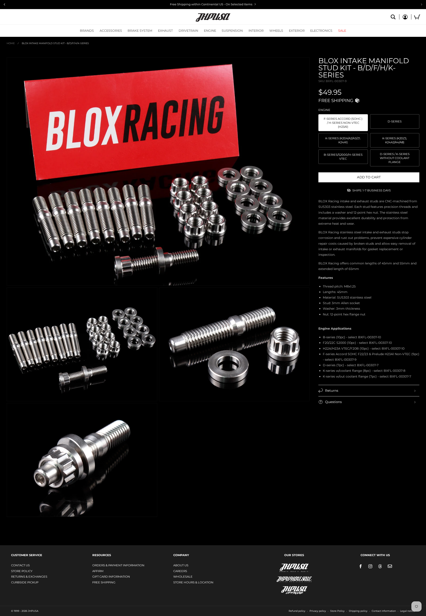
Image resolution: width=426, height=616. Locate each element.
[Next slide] (421, 4)
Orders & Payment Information (118, 565)
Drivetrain (188, 31)
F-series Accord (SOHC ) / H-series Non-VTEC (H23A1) (343, 122)
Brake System (140, 31)
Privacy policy (318, 610)
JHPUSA (282, 567)
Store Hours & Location (193, 582)
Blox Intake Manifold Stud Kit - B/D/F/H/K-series (55, 43)
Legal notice (407, 610)
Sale (342, 31)
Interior (256, 31)
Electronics (321, 31)
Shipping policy (358, 610)
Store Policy (21, 571)
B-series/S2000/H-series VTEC (343, 156)
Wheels (276, 31)
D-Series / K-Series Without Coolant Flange (395, 158)
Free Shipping (103, 582)
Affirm (97, 571)
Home (11, 43)
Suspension (232, 31)
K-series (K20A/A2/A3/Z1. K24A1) (343, 140)
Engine (210, 31)
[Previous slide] (4, 4)
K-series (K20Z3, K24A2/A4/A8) (394, 140)
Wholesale (183, 576)
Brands (87, 31)
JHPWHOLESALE (284, 576)
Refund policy (297, 610)
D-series (395, 121)
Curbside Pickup (24, 582)
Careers (180, 571)
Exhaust (165, 31)
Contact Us (20, 565)
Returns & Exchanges (29, 576)
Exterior (297, 31)
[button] (87, 30)
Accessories (111, 31)
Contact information (384, 610)
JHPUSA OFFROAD (287, 589)
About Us (180, 565)
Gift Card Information (111, 576)
